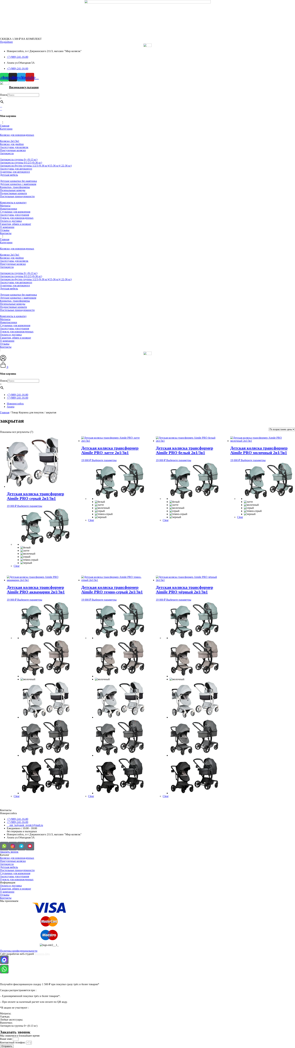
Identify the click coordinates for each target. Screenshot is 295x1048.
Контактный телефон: (13, 1042)
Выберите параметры (29, 506)
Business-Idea (42, 953)
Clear (16, 565)
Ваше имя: (6, 1038)
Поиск (4, 94)
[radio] (45, 527)
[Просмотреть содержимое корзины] (1, 109)
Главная (4, 412)
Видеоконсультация (24, 87)
